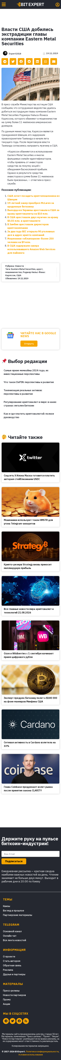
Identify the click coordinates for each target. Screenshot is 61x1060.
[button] (28, 344)
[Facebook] (19, 1021)
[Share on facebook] (21, 61)
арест (39, 269)
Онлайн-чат (9, 935)
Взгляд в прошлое (13, 910)
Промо (7, 999)
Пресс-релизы (11, 990)
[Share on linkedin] (37, 61)
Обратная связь (12, 965)
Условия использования (30, 1054)
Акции (6, 1003)
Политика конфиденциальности (42, 1051)
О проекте (9, 956)
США (18, 275)
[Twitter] (13, 1021)
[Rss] (26, 1021)
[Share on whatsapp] (45, 61)
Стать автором (11, 960)
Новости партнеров (14, 995)
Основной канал (12, 931)
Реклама (8, 969)
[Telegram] (6, 1021)
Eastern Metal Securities (23, 269)
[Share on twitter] (13, 61)
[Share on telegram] (4, 61)
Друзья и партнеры (14, 974)
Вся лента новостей (14, 940)
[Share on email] (53, 61)
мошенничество (13, 272)
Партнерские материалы (17, 915)
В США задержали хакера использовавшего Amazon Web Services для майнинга (31, 249)
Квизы (6, 906)
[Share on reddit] (29, 61)
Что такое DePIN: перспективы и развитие (29, 382)
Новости (19, 266)
